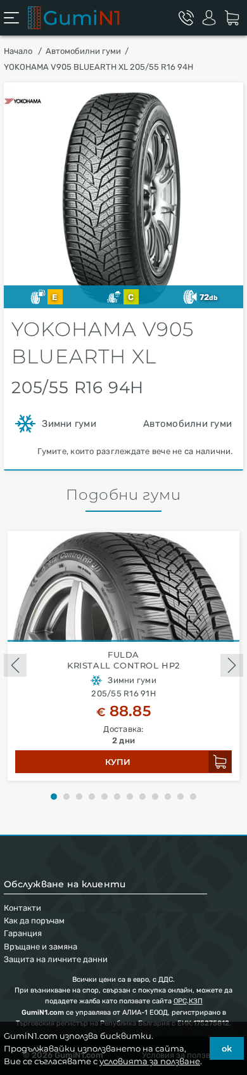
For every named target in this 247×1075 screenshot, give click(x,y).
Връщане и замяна (40, 946)
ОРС (180, 1001)
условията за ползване (149, 1061)
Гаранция (23, 933)
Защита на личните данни (56, 959)
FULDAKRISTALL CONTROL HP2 (123, 659)
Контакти (22, 908)
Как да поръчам (34, 920)
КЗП (196, 1001)
